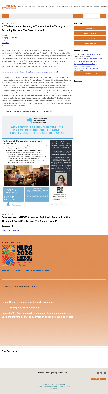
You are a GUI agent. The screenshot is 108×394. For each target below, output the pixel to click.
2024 (7, 43)
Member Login (78, 16)
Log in (103, 379)
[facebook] (101, 372)
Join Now (5, 16)
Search (103, 16)
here (35, 286)
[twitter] (98, 372)
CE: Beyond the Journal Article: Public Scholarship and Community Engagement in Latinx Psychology (88, 61)
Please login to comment (10, 230)
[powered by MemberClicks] (54, 391)
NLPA (6, 35)
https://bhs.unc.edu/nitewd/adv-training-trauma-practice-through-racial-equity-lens (31, 72)
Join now (95, 379)
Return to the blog (8, 23)
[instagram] (104, 372)
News (4, 43)
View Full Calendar (90, 73)
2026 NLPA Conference (91, 68)
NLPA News (13, 38)
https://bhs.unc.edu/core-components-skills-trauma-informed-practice (27, 111)
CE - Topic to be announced (92, 54)
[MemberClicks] (9, 7)
